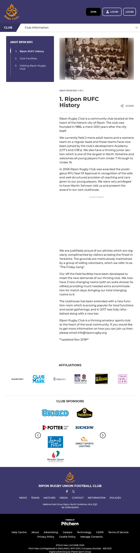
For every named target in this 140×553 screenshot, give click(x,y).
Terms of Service (118, 532)
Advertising (51, 532)
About (35, 532)
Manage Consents (91, 536)
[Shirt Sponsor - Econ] (84, 428)
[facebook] (67, 492)
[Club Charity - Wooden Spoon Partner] (55, 457)
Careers (67, 532)
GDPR (99, 532)
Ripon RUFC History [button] (32, 51)
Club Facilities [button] (28, 58)
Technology (84, 532)
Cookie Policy (67, 536)
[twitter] (73, 492)
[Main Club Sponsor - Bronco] (55, 413)
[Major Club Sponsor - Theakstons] (84, 413)
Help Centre (19, 532)
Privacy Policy (45, 536)
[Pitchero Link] (70, 524)
